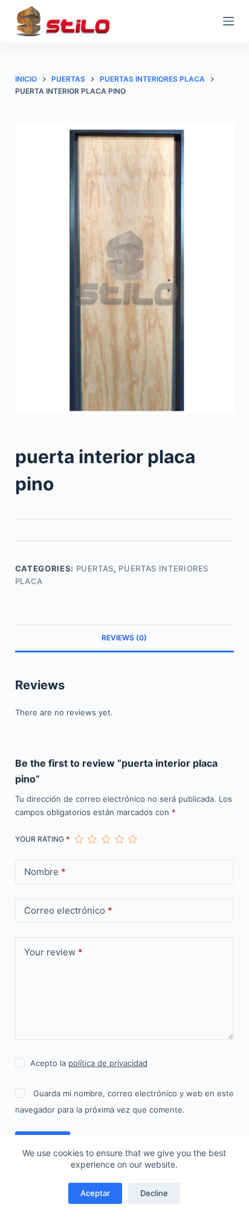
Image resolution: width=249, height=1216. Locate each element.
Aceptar (95, 1193)
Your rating (42, 839)
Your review (53, 952)
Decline (154, 1193)
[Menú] (228, 21)
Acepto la (88, 1063)
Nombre (45, 871)
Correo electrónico (68, 910)
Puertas (95, 568)
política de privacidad (107, 1063)
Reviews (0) (124, 637)
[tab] (124, 638)
